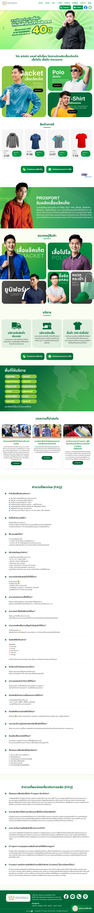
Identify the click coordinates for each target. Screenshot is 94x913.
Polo (53, 3)
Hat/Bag (75, 3)
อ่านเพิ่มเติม (16, 463)
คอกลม (50, 906)
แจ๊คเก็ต (34, 906)
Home (41, 3)
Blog (89, 3)
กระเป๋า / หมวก (57, 906)
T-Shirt (59, 3)
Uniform (67, 3)
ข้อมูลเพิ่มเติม (38, 90)
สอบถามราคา (16, 153)
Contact (83, 3)
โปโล (45, 906)
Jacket (47, 3)
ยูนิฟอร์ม (40, 906)
